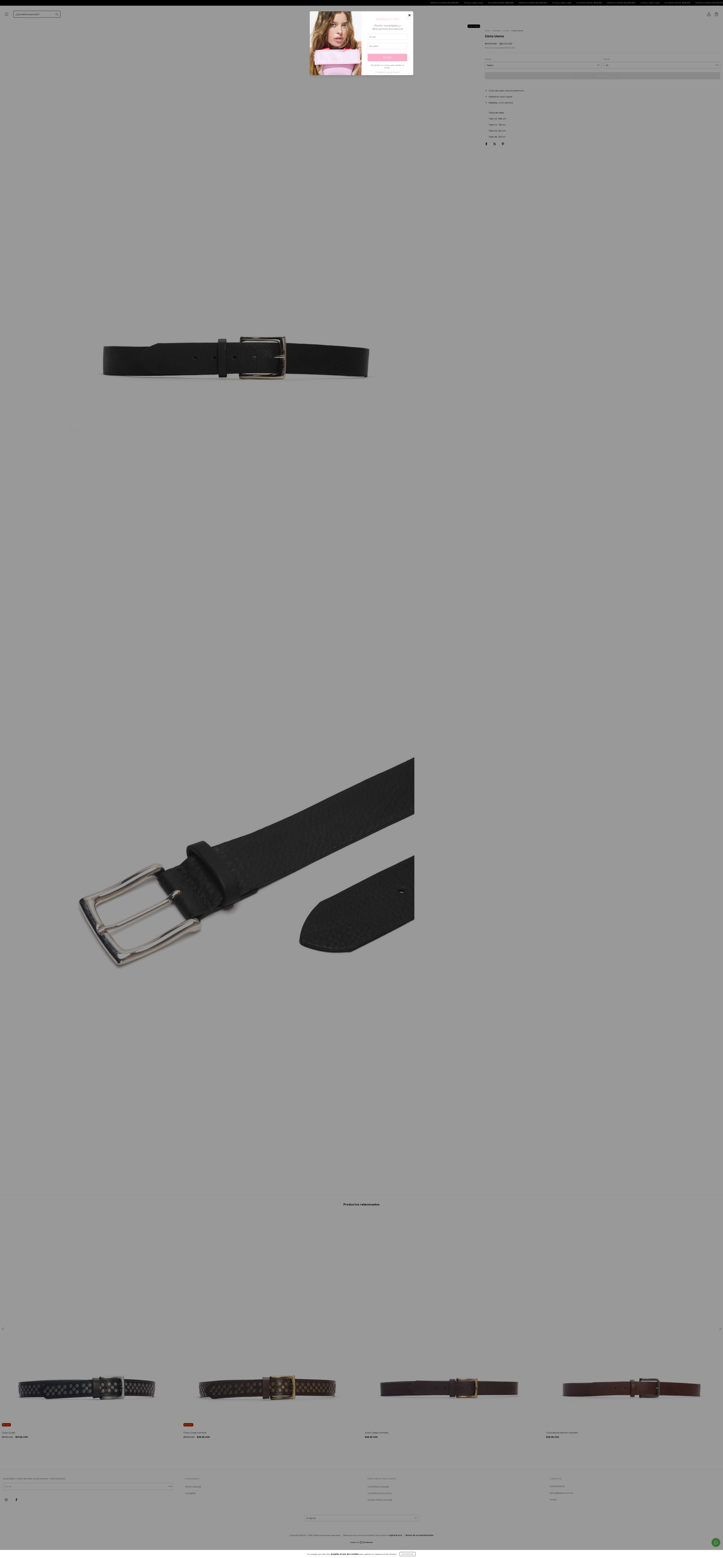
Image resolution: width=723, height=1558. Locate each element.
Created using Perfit (387, 72)
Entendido (407, 1554)
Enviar (387, 57)
